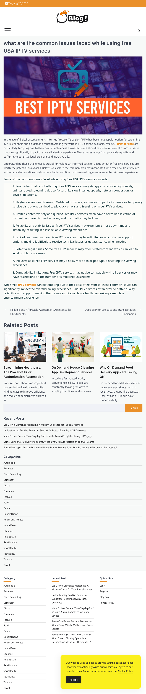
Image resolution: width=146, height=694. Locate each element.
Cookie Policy (125, 671)
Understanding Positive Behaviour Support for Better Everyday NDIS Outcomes (45, 430)
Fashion (8, 497)
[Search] (139, 30)
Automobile (9, 463)
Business (8, 468)
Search (134, 408)
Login (102, 585)
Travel (7, 565)
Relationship (10, 542)
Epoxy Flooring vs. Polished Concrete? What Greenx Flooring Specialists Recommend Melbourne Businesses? (60, 447)
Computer (9, 480)
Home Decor (10, 525)
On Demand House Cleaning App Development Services (73, 370)
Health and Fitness (13, 519)
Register (104, 591)
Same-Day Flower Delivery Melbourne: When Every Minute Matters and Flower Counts (49, 442)
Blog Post (105, 597)
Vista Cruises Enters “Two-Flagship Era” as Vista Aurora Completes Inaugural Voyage (48, 436)
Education (9, 491)
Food (6, 502)
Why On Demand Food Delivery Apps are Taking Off (118, 372)
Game (7, 508)
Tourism (8, 559)
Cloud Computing (12, 474)
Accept (73, 680)
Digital (7, 485)
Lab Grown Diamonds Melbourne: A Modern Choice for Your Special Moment (43, 424)
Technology (9, 553)
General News (11, 514)
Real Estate (10, 536)
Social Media (10, 548)
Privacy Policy (107, 602)
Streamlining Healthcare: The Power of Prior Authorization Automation (24, 372)
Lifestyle (8, 531)
